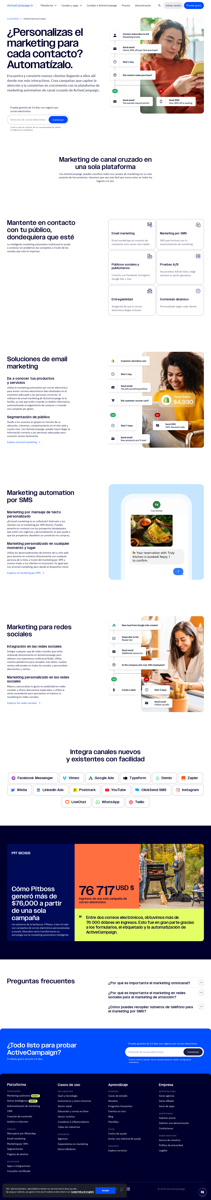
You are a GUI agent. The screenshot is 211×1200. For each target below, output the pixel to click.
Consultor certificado (18, 1171)
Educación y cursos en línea (73, 1111)
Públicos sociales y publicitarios (125, 266)
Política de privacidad (171, 1145)
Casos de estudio (117, 1095)
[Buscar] (159, 5)
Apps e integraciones (18, 1165)
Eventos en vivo (117, 1111)
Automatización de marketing (23, 1106)
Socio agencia (166, 1095)
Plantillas (113, 1121)
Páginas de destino (17, 1154)
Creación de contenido (19, 1116)
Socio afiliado (166, 1100)
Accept (105, 1190)
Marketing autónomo (18, 1095)
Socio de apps (166, 1106)
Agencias (63, 1138)
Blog (110, 1116)
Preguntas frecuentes (120, 1106)
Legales (163, 1150)
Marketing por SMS (173, 233)
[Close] (121, 1190)
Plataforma (13, 19)
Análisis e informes (17, 1121)
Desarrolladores (67, 1149)
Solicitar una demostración (174, 1123)
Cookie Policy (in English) (82, 1192)
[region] (64, 1191)
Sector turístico (66, 1116)
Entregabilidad (122, 299)
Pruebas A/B (169, 264)
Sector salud (65, 1106)
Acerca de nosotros (170, 1140)
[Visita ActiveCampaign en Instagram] (128, 1189)
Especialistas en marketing (73, 1143)
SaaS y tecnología (67, 1095)
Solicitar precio (167, 1117)
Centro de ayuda (117, 1133)
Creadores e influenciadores (73, 1121)
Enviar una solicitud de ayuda (124, 1138)
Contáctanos (166, 1128)
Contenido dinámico (174, 299)
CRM (9, 1111)
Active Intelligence (17, 1100)
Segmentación (15, 1148)
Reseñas (113, 1100)
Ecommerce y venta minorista (74, 1100)
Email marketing (123, 233)
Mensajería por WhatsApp (21, 1133)
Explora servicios (117, 1150)
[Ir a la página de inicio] (20, 5)
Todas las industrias (69, 1126)
